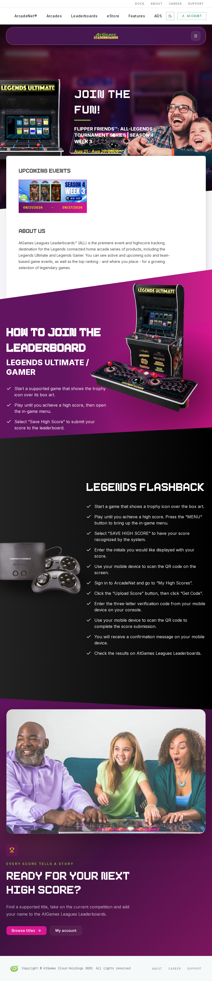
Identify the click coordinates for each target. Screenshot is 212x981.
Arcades (54, 16)
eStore (113, 16)
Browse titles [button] (23, 930)
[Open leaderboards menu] (195, 36)
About (157, 3)
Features (136, 16)
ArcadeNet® (25, 16)
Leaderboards (84, 16)
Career (175, 3)
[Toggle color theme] (170, 16)
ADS (158, 16)
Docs (140, 3)
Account (194, 16)
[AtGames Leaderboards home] (106, 36)
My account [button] (66, 930)
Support (196, 3)
